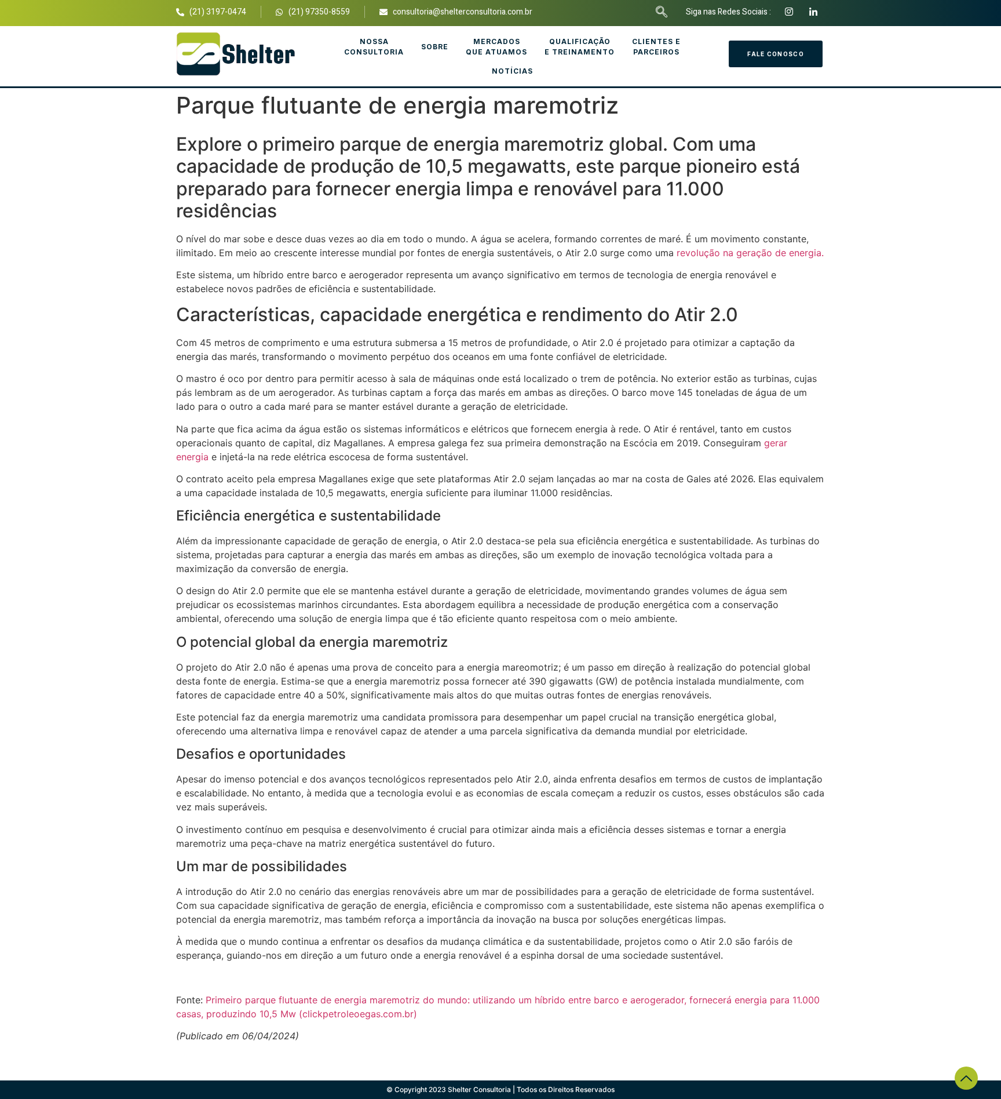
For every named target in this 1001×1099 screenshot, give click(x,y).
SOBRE (434, 46)
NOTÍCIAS (512, 71)
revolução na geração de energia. (750, 253)
